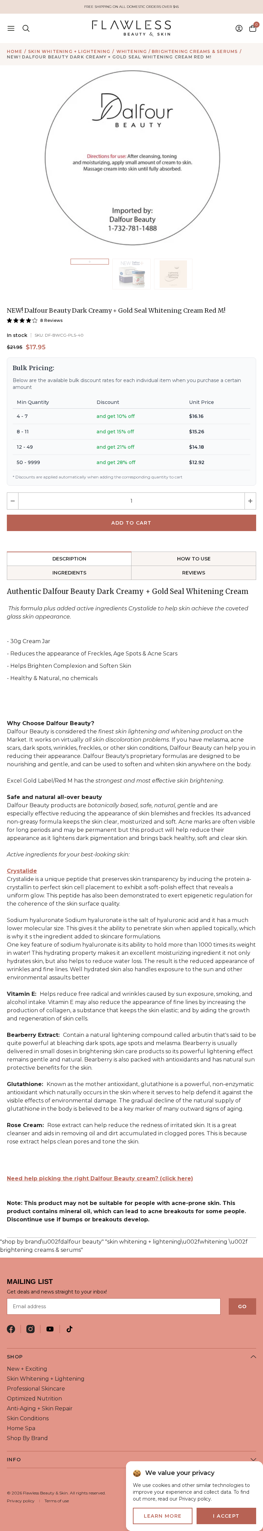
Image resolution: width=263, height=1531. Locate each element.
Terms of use (57, 1500)
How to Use (194, 559)
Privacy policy (21, 1500)
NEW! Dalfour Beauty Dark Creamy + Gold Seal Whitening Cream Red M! (109, 56)
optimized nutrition (34, 1398)
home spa (21, 1428)
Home (14, 51)
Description (69, 559)
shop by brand (27, 1438)
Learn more (163, 1516)
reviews (193, 573)
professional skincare (36, 1388)
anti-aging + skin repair (40, 1408)
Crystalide (22, 871)
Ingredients (69, 573)
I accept (226, 1516)
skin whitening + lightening (69, 51)
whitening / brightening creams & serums (177, 51)
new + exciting (27, 1369)
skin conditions (28, 1418)
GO (242, 1306)
